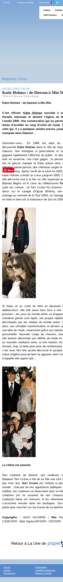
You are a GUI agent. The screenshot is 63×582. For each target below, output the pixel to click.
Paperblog (18, 12)
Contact (7, 570)
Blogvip (35, 96)
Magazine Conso (14, 79)
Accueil (6, 3)
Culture (46, 10)
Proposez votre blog (25, 3)
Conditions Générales (45, 570)
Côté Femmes (50, 15)
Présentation (41, 567)
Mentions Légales (43, 573)
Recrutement (9, 573)
